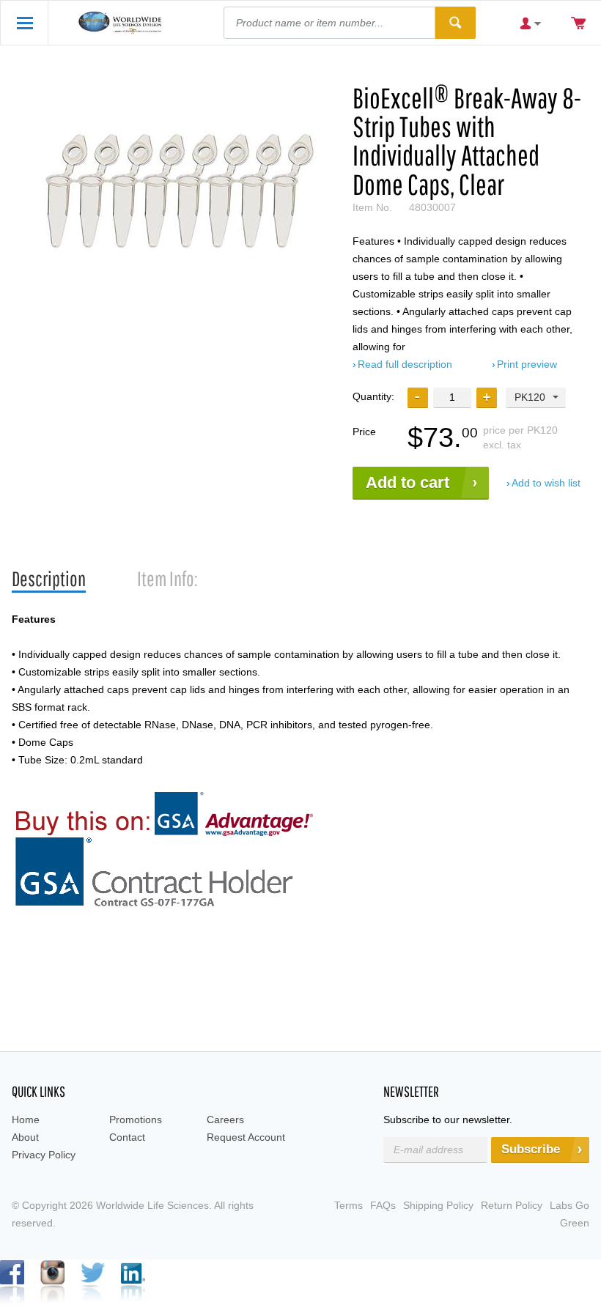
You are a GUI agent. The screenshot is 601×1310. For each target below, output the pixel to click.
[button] (486, 398)
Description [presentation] (49, 578)
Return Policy (511, 1205)
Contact (127, 1137)
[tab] (49, 579)
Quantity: (373, 396)
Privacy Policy (43, 1155)
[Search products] (455, 23)
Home (26, 1119)
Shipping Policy (438, 1205)
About (25, 1137)
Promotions (135, 1119)
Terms (348, 1205)
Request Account (246, 1137)
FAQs (383, 1205)
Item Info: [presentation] (167, 578)
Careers (225, 1119)
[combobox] (536, 398)
